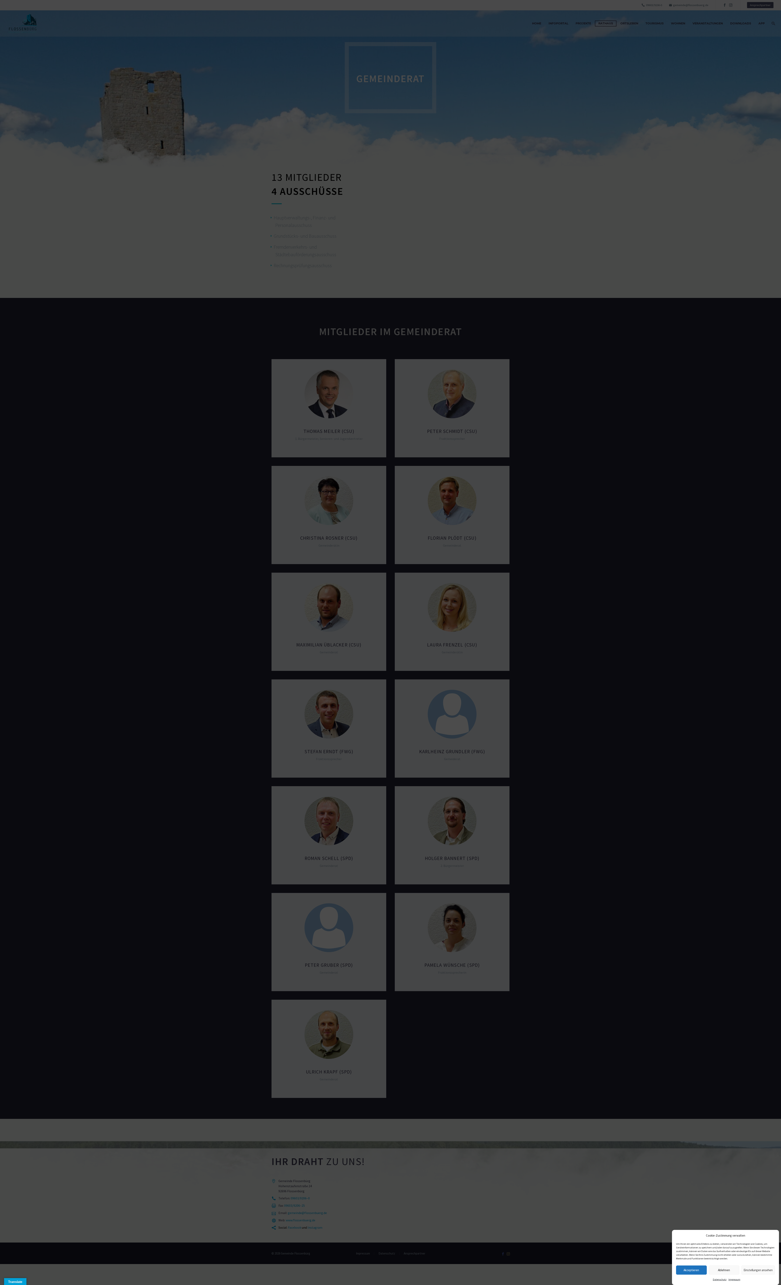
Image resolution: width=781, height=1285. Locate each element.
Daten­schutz (719, 1279)
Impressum (734, 1279)
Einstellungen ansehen (758, 1270)
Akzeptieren (691, 1270)
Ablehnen (724, 1270)
